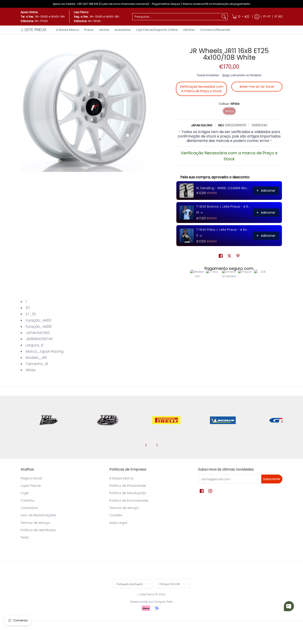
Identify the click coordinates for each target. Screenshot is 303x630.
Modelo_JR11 (36, 357)
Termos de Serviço (124, 508)
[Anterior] (146, 445)
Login (25, 493)
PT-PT (267, 16)
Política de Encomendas (128, 500)
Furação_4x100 (38, 320)
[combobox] (176, 16)
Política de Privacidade (127, 485)
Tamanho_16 (37, 363)
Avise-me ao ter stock (257, 86)
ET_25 (31, 314)
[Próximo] (157, 445)
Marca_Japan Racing (44, 351)
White (30, 370)
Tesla (25, 537)
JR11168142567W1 (39, 339)
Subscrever (271, 479)
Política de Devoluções (127, 493)
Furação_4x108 (38, 326)
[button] (221, 256)
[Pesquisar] (223, 16)
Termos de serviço (35, 523)
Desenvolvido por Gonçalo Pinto (151, 602)
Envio (226, 75)
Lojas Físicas (31, 485)
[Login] (256, 17)
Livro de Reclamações (38, 515)
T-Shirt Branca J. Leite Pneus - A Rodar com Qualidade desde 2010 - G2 (223, 206)
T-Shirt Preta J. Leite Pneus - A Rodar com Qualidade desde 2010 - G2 (223, 229)
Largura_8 (34, 345)
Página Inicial (31, 478)
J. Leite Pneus (33, 29)
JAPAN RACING (201, 125)
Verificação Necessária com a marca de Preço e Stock (201, 88)
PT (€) (279, 16)
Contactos (29, 508)
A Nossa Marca (121, 478)
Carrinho (27, 500)
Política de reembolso (38, 530)
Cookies (115, 515)
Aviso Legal (118, 523)
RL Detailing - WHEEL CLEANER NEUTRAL (223, 188)
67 (28, 307)
